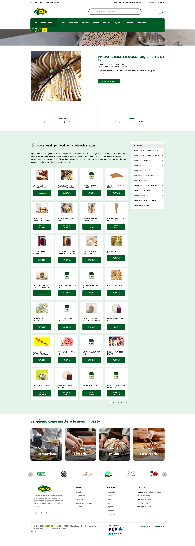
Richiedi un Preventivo (84, 503)
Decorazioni (141, 23)
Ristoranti (129, 23)
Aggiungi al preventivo (108, 81)
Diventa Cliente (38, 2)
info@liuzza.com (53, 2)
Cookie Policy (160, 526)
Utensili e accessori (45, 23)
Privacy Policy (146, 526)
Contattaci (142, 2)
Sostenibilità (133, 2)
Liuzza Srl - (49, 526)
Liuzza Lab (125, 2)
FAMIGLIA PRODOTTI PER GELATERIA (111, 65)
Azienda (114, 2)
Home (63, 23)
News (119, 2)
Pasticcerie (73, 23)
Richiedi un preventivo (156, 2)
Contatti (79, 507)
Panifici (96, 23)
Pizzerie (106, 23)
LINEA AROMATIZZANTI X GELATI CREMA (112, 67)
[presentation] (30, 474)
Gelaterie (85, 23)
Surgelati (117, 23)
